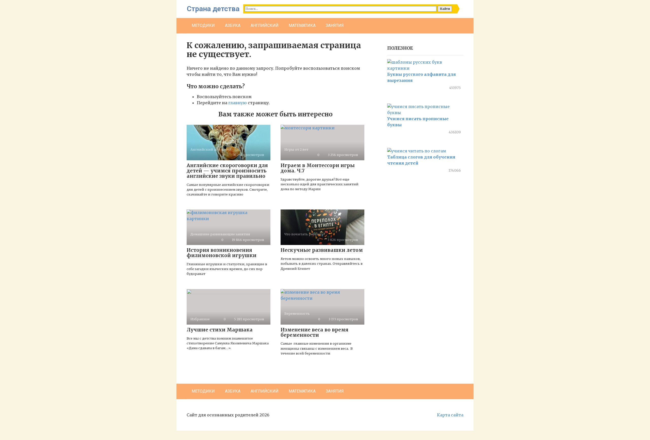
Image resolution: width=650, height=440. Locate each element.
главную (237, 102)
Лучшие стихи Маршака (220, 330)
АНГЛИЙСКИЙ (265, 25)
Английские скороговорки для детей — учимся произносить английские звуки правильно (227, 170)
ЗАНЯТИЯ (335, 25)
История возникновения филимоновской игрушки (221, 252)
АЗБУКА (232, 25)
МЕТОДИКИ (203, 25)
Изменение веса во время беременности (314, 332)
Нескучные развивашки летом (322, 250)
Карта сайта (450, 414)
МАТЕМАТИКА (302, 25)
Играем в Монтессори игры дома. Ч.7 (318, 168)
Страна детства (213, 9)
